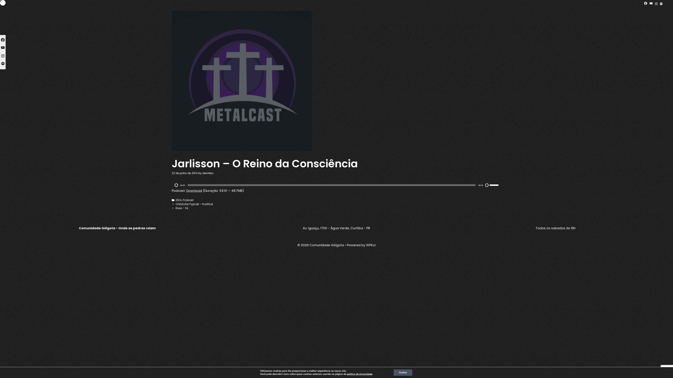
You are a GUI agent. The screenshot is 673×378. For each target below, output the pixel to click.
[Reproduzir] (176, 185)
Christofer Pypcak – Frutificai (194, 204)
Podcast (188, 200)
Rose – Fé (182, 208)
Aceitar (403, 372)
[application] (336, 185)
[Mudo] (487, 185)
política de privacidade (359, 374)
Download (194, 190)
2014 (179, 200)
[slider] (494, 185)
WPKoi (371, 245)
